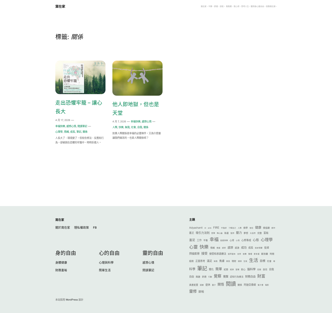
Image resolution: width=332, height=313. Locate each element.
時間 (272, 254)
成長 (72, 131)
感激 (237, 247)
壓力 (239, 232)
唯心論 (220, 233)
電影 (267, 285)
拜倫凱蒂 (194, 253)
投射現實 (258, 248)
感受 (224, 248)
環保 (240, 261)
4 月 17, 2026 (62, 120)
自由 (191, 276)
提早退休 (232, 254)
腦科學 (251, 269)
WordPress (72, 299)
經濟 (232, 269)
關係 (85, 131)
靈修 (193, 291)
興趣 (198, 276)
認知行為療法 (236, 276)
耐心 (243, 269)
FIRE (216, 227)
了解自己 (232, 228)
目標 (262, 261)
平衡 (205, 240)
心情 (238, 240)
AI (205, 228)
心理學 (59, 131)
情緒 (66, 131)
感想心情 (71, 126)
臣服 (259, 269)
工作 (199, 240)
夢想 (246, 233)
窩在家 (60, 6)
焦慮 (221, 261)
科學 (192, 269)
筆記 (78, 131)
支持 (239, 254)
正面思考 (200, 260)
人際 (114, 127)
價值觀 (266, 228)
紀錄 (226, 269)
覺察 (217, 276)
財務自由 (250, 276)
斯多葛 (257, 254)
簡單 (218, 269)
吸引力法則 (203, 232)
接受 (204, 253)
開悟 (221, 284)
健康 (258, 227)
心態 (256, 240)
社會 (133, 127)
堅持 (232, 233)
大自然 (253, 233)
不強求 (224, 228)
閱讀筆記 (82, 126)
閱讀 (231, 284)
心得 (232, 240)
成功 (244, 247)
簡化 (211, 269)
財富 (261, 276)
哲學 (213, 233)
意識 (218, 248)
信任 (251, 228)
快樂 (121, 127)
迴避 (202, 285)
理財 (234, 261)
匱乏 (191, 232)
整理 (250, 254)
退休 (207, 284)
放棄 (245, 254)
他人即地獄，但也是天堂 (135, 108)
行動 (210, 277)
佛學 (245, 228)
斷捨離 (264, 254)
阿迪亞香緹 (250, 284)
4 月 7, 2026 (119, 121)
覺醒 (225, 276)
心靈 (193, 247)
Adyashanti (196, 227)
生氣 (245, 261)
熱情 (228, 261)
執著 (226, 233)
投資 (266, 247)
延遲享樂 (224, 240)
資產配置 (193, 285)
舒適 (204, 276)
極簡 (191, 261)
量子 (214, 285)
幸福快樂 (60, 126)
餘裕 (201, 291)
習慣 (237, 269)
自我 (139, 127)
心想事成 (246, 240)
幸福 (214, 239)
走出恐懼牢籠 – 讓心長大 (78, 106)
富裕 (266, 232)
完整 (259, 233)
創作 (273, 228)
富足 (192, 240)
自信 (265, 269)
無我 (127, 127)
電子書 (260, 285)
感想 (230, 247)
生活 (253, 260)
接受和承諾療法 (217, 253)
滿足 (209, 261)
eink (209, 228)
